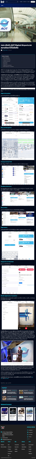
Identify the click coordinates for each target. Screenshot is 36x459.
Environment (31, 444)
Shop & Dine (5, 62)
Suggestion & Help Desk (7, 65)
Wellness (30, 453)
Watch (25, 1)
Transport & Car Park (6, 59)
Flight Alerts (5, 63)
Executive (16, 446)
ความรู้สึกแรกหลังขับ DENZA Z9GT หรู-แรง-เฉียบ (30, 417)
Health (30, 446)
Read (28, 1)
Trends (30, 451)
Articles (23, 444)
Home (21, 1)
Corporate (17, 444)
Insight (16, 449)
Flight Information (6, 57)
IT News (9, 449)
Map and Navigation (6, 58)
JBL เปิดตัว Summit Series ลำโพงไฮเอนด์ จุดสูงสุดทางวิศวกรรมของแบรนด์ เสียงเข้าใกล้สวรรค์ (28, 394)
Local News (10, 451)
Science (9, 453)
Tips (8, 455)
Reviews (23, 449)
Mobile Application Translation (8, 66)
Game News (24, 446)
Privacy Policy (33, 457)
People (30, 449)
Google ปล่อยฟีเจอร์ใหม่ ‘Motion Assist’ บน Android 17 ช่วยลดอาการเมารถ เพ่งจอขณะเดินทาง (12, 394)
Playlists (2, 444)
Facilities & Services (6, 61)
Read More (14, 390)
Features (9, 446)
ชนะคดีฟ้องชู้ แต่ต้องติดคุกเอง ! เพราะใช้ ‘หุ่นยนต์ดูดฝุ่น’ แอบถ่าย (12, 399)
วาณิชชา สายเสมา (5, 50)
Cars (9, 444)
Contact (33, 1)
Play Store (7, 378)
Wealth (16, 451)
